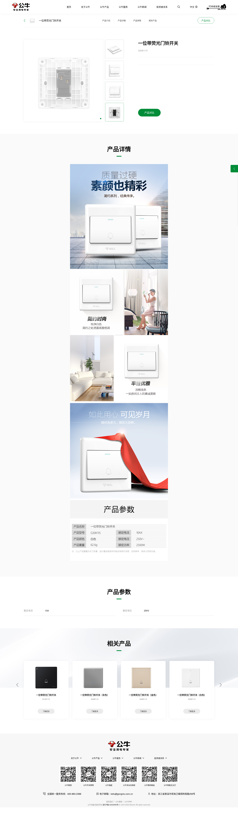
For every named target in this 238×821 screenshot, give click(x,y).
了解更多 (46, 711)
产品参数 (137, 20)
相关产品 (153, 20)
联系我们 (109, 801)
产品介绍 (106, 20)
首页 (69, 6)
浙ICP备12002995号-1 (111, 804)
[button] (94, 118)
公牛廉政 (118, 801)
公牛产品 (104, 6)
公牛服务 (123, 6)
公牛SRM (128, 801)
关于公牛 (85, 6)
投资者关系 (162, 6)
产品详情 (122, 20)
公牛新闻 (142, 6)
